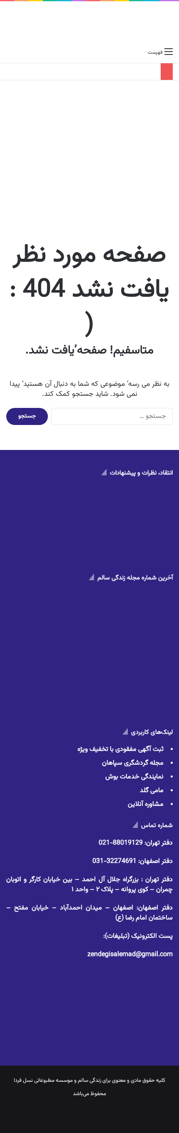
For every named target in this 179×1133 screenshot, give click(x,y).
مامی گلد (152, 790)
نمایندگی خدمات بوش (134, 777)
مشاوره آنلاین (146, 804)
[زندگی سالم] (89, 22)
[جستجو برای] (10, 52)
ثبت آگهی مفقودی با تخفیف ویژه (120, 749)
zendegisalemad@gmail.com (130, 954)
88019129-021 (121, 843)
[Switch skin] (25, 52)
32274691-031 (114, 861)
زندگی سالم (89, 1080)
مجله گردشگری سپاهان (133, 763)
